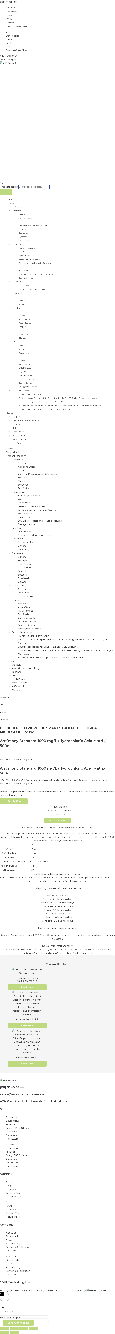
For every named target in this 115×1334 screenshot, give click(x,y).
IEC (14, 428)
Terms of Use (13, 1193)
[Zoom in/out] (4, 1328)
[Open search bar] (1, 182)
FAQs (9, 19)
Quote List (4, 720)
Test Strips (23, 240)
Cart (1, 705)
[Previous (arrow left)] (4, 1332)
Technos (16, 424)
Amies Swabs (24, 364)
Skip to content (8, 1)
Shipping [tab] (61, 814)
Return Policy (13, 1196)
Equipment (18, 244)
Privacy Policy (13, 1189)
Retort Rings (24, 319)
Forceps (22, 315)
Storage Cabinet (26, 278)
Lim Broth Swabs (26, 379)
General (22, 214)
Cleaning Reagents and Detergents (34, 225)
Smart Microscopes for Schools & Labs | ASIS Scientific (41, 402)
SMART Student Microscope (31, 394)
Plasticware (18, 342)
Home (9, 199)
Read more (27, 987)
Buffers (22, 222)
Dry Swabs (23, 372)
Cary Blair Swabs (26, 375)
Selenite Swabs (25, 383)
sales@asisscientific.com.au (22, 1094)
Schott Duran (19, 435)
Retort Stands (25, 323)
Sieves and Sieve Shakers (29, 259)
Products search (9, 187)
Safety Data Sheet (57, 820)
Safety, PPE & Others (17, 1128)
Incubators (23, 270)
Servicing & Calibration (18, 1247)
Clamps (22, 338)
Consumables (25, 297)
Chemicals (17, 210)
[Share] (23, 1328)
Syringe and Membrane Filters (32, 289)
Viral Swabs (24, 360)
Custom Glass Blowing (17, 26)
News (9, 15)
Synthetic (23, 237)
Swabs (16, 357)
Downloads (12, 11)
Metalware (17, 308)
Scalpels (22, 327)
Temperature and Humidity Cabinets (35, 263)
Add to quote (15, 801)
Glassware (17, 293)
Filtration (17, 282)
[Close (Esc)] (33, 1328)
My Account (4, 697)
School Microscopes (21, 390)
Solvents (22, 229)
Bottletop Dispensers (28, 248)
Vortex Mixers (24, 267)
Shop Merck (12, 203)
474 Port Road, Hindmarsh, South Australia (34, 1101)
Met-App (17, 443)
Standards (23, 233)
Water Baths (24, 255)
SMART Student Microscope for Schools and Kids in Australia (44, 409)
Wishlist (3, 712)
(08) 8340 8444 (12, 1087)
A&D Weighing (19, 439)
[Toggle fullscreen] (14, 1328)
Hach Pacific (18, 432)
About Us (11, 8)
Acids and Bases (25, 218)
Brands (10, 413)
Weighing (23, 252)
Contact (10, 23)
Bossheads (23, 334)
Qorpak (16, 417)
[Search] (6, 192)
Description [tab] (60, 807)
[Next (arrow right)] (14, 1332)
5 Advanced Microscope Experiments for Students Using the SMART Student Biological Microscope (61, 405)
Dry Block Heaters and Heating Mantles (36, 274)
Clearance (11, 1250)
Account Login (14, 1243)
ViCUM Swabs (25, 368)
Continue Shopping (18, 1322)
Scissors (22, 330)
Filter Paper (24, 285)
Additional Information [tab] (60, 810)
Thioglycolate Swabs (28, 387)
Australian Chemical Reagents (26, 420)
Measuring (23, 304)
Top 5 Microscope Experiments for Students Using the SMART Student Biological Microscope (58, 398)
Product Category (14, 207)
